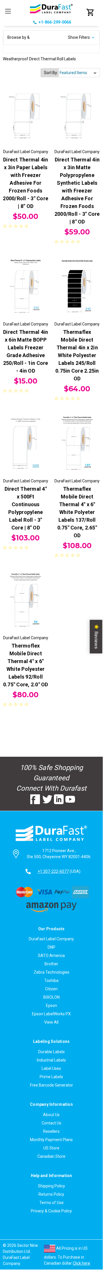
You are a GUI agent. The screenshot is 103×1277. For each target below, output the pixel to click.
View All (51, 1022)
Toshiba (51, 980)
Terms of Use (51, 1202)
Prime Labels (51, 1076)
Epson (51, 1005)
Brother (51, 964)
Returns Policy (51, 1194)
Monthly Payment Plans (51, 1139)
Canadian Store (51, 1156)
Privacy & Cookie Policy (51, 1211)
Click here (81, 1263)
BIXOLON (51, 997)
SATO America (51, 955)
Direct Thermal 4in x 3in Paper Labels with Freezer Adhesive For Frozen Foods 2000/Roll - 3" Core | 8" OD (25, 183)
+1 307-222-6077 (53, 871)
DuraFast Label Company (51, 939)
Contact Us (51, 1123)
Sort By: (51, 72)
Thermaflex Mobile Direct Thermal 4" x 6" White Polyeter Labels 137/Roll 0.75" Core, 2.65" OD (77, 512)
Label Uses (51, 1068)
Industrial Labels (51, 1060)
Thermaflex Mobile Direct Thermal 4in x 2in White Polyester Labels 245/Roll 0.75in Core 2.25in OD (77, 355)
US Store (51, 1148)
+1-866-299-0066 (55, 22)
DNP (51, 947)
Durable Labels (51, 1051)
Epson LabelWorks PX (51, 1014)
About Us (51, 1114)
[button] (51, 37)
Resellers (51, 1131)
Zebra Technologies (51, 972)
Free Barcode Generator (51, 1085)
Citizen (51, 989)
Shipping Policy (51, 1186)
